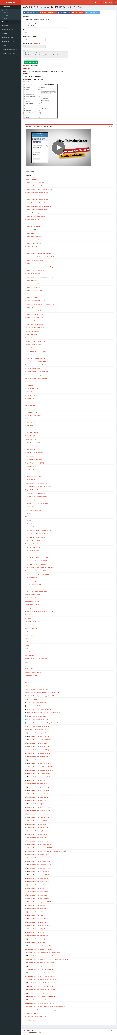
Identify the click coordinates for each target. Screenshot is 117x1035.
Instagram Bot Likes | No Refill (33, 240)
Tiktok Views (28, 523)
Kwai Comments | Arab (31, 628)
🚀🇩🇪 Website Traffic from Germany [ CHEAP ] (37, 773)
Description (26, 50)
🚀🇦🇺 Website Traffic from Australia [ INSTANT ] (37, 736)
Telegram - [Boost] (30, 479)
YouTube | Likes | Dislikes (31, 436)
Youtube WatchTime (30, 449)
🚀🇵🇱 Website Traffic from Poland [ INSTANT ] (37, 878)
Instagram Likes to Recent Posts (34, 260)
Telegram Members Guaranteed (33, 459)
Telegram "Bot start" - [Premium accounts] (36, 490)
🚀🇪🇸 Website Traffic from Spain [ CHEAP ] (36, 783)
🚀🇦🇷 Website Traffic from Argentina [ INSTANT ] (38, 733)
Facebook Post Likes (30, 321)
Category (26, 16)
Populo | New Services (31, 179)
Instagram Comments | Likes (32, 284)
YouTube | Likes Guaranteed (32, 429)
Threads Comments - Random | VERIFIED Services (38, 361)
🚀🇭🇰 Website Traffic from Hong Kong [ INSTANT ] (38, 807)
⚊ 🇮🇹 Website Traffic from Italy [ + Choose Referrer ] (39, 973)
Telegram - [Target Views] (32, 469)
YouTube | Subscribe (30, 422)
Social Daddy (40, 1033)
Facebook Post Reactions (32, 331)
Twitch (27, 648)
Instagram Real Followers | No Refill (34, 186)
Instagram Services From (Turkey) (34, 317)
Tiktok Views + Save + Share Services (35, 544)
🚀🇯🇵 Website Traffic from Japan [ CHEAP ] (36, 837)
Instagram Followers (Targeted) (33, 213)
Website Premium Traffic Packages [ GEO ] (36, 689)
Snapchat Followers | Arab (32, 601)
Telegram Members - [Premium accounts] (36, 483)
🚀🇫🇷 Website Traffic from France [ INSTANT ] (37, 797)
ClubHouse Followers (30, 669)
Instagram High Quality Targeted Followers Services (39, 189)
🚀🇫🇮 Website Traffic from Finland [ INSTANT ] (37, 790)
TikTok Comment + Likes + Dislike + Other (36, 591)
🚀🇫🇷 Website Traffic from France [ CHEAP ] (37, 794)
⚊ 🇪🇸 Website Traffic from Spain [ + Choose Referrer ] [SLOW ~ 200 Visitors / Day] (47, 959)
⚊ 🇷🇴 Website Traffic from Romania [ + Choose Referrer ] (40, 989)
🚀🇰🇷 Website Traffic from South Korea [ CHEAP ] (38, 844)
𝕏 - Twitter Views (29, 385)
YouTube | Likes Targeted (31, 432)
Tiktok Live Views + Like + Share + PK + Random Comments (41, 567)
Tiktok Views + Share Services (33, 547)
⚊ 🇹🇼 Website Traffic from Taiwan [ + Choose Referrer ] (40, 1003)
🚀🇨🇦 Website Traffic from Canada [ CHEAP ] (37, 750)
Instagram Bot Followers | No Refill (34, 182)
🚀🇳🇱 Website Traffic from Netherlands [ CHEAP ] (38, 861)
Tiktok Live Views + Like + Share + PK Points (36, 571)
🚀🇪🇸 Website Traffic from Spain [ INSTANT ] (37, 787)
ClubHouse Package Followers (33, 672)
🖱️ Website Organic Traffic (32, 699)
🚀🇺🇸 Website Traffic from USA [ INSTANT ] (36, 932)
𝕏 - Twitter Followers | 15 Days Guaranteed (36, 375)
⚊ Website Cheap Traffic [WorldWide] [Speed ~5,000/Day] (40, 1010)
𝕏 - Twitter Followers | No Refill (33, 368)
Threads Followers (30, 348)
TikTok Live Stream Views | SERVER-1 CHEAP (36, 557)
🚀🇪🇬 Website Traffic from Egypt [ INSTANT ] (37, 780)
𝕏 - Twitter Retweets (30, 392)
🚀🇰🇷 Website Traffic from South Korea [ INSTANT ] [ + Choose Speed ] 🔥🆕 (45, 851)
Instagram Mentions (30, 280)
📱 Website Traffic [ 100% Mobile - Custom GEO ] (38, 709)
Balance (6, 15)
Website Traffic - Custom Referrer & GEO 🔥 (37, 729)
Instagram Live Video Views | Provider (35, 270)
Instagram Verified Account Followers (35, 216)
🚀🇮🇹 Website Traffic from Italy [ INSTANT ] (36, 834)
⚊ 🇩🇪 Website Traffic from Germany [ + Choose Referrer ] (40, 956)
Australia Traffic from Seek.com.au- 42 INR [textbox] (35, 26)
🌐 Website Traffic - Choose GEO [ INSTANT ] (37, 726)
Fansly (26, 686)
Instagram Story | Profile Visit (33, 311)
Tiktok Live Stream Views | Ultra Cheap (35, 564)
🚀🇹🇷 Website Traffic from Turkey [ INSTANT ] (37, 915)
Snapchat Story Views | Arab (32, 604)
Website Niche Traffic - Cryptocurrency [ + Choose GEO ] (40, 696)
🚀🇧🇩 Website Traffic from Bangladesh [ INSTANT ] (38, 740)
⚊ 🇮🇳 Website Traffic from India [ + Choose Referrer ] (39, 969)
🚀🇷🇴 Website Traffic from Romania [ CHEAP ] (37, 885)
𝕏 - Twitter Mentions (30, 409)
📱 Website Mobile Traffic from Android (35, 702)
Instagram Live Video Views (32, 263)
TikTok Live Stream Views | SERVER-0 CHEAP (36, 554)
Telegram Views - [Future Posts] (33, 476)
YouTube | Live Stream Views (32, 442)
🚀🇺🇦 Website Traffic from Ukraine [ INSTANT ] (37, 925)
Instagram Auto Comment (32, 297)
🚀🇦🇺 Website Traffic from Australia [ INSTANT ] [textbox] (37, 19)
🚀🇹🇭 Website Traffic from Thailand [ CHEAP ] (37, 905)
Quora (26, 665)
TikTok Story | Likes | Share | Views (34, 527)
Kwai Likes (28, 618)
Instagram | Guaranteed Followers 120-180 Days (38, 206)
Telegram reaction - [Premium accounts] (36, 496)
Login (5, 18)
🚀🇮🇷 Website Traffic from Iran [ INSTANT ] (36, 827)
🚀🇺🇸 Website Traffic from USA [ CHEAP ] (36, 929)
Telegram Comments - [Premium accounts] (36, 503)
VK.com (27, 645)
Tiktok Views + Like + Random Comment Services (38, 530)
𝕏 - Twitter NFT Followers (32, 402)
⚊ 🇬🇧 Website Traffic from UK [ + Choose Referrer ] (39, 966)
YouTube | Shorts (29, 419)
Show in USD (36, 43)
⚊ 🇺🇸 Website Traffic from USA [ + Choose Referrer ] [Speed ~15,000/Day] (45, 1006)
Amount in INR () (31, 43)
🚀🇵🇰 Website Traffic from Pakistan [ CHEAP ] (37, 875)
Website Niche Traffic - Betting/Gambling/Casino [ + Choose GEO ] (43, 692)
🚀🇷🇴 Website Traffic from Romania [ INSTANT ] (37, 888)
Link (24, 30)
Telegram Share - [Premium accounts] (35, 500)
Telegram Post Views (30, 473)
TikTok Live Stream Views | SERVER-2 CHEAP (36, 561)
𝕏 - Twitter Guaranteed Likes (33, 415)
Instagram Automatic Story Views (34, 314)
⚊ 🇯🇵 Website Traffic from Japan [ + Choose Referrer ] (40, 976)
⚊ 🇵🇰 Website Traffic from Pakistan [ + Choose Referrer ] (40, 986)
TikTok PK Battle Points (31, 577)
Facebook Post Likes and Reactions (34, 328)
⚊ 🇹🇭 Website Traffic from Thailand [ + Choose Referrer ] (40, 996)
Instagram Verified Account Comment (35, 300)
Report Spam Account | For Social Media (36, 658)
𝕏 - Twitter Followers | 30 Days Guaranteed (36, 378)
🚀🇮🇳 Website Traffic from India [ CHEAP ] (36, 821)
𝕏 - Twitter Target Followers (32, 382)
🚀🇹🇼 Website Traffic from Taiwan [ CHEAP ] (36, 919)
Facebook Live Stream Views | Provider (35, 341)
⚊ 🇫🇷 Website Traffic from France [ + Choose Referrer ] (40, 962)
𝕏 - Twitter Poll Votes (31, 395)
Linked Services (29, 635)
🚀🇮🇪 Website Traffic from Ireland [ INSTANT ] (37, 814)
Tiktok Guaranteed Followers (33, 510)
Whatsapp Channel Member (32, 594)
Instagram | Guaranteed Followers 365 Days (37, 209)
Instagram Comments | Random (33, 294)
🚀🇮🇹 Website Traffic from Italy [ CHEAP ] (36, 831)
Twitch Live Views (29, 652)
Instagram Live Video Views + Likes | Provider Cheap (39, 267)
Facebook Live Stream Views (33, 344)
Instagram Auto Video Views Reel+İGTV (35, 1016)
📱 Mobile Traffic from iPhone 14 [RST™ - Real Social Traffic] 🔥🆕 (42, 713)
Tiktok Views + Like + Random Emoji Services (37, 534)
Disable (27, 682)
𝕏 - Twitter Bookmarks (31, 412)
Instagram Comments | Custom (33, 290)
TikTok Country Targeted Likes (33, 584)
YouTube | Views (29, 425)
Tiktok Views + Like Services (32, 540)
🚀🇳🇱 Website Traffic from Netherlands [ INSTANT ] (38, 864)
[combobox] (45, 19)
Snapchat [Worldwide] (31, 608)
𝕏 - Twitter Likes (29, 398)
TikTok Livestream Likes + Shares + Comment (37, 574)
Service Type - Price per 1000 (31, 23)
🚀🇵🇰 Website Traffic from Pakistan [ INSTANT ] (37, 871)
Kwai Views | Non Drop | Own (32, 621)
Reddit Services (29, 655)
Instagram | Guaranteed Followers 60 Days (36, 199)
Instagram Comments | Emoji (32, 287)
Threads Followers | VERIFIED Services (35, 351)
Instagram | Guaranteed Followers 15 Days (36, 192)
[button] (23, 2)
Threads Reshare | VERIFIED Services (35, 358)
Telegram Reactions (30, 466)
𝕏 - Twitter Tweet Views (31, 388)
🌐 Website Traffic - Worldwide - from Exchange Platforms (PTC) (42, 723)
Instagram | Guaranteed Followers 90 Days (36, 203)
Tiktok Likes (28, 513)
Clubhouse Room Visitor (31, 675)
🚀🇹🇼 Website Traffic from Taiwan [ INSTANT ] (37, 922)
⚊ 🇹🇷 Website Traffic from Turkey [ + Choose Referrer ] (40, 1000)
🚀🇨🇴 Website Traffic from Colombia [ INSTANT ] (38, 763)
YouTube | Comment (30, 439)
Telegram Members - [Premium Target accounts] (38, 486)
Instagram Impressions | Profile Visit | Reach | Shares (39, 277)
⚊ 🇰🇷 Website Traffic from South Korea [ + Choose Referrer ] (41, 979)
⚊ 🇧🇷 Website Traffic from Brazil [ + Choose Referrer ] (39, 946)
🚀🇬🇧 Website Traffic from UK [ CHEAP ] (35, 800)
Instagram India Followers (32, 223)
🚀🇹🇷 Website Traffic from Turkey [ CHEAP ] (36, 912)
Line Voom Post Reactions (32, 642)
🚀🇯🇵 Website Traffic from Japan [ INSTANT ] (37, 841)
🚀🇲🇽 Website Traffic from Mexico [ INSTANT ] (37, 858)
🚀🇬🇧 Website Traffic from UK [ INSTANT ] (36, 804)
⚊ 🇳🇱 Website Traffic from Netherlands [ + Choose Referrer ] (41, 983)
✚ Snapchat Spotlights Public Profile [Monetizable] (39, 611)
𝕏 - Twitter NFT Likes (30, 405)
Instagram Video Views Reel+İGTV (34, 273)
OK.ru (26, 662)
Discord (27, 679)
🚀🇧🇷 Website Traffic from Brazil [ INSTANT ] (37, 746)
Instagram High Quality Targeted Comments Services (39, 304)
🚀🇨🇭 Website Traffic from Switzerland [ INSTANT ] (38, 756)
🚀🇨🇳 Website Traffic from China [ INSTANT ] (37, 760)
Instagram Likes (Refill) (31, 246)
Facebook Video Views (31, 334)
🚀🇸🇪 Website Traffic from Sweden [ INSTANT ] (37, 898)
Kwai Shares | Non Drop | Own (33, 625)
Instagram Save (29, 307)
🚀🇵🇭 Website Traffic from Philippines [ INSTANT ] (38, 868)
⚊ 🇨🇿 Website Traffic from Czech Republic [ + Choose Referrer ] (42, 952)
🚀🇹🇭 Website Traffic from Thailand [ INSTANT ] (37, 908)
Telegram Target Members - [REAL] (34, 463)
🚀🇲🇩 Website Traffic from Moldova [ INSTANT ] (37, 854)
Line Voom (28, 638)
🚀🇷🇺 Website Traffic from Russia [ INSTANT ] (37, 895)
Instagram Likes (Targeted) (32, 250)
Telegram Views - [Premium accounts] (35, 493)
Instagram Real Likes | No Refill (33, 243)
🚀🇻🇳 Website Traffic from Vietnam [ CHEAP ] (37, 935)
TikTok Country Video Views (32, 588)
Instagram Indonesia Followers (33, 236)
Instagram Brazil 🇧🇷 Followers (33, 230)
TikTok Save (28, 517)
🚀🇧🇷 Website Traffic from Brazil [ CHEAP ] (36, 743)
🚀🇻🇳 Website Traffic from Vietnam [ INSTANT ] (37, 939)
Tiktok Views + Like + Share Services (35, 537)
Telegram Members (30, 456)
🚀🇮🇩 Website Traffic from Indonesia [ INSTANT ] (38, 810)
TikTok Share (28, 520)
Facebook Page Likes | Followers (34, 324)
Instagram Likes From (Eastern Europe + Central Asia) (39, 257)
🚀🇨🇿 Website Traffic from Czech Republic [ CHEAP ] (39, 767)
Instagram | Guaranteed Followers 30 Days (36, 196)
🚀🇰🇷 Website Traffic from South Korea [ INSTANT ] (38, 848)
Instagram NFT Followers (31, 1013)
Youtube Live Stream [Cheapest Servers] (36, 446)
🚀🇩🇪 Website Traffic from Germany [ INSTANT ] (38, 777)
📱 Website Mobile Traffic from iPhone (35, 706)
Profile (5, 10)
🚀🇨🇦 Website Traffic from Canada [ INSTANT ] (37, 753)
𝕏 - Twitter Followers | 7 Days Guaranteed (36, 371)
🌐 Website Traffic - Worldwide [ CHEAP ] (36, 716)
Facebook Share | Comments (33, 338)
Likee (26, 631)
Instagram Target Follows (32, 219)
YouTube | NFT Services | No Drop (34, 452)
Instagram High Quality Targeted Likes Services (38, 253)
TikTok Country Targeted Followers (34, 581)
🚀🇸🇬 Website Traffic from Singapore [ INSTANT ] (38, 902)
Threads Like (28, 355)
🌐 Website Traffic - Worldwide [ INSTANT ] (36, 719)
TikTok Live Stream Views (32, 550)
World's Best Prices (30, 1020)
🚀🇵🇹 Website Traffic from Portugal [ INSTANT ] (37, 881)
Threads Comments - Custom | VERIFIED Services (38, 365)
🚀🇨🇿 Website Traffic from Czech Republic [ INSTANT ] (39, 770)
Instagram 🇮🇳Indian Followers (33, 226)
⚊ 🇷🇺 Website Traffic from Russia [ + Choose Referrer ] (40, 993)
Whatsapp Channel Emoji (31, 598)
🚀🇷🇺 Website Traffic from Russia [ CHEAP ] (36, 892)
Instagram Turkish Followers (32, 233)
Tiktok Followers (29, 507)
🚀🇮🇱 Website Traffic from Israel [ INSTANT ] (37, 817)
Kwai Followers (29, 615)
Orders (6, 13)
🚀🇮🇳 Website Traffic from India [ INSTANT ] (36, 824)
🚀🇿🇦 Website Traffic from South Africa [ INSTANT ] (38, 942)
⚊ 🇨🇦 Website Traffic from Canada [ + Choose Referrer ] (40, 949)
